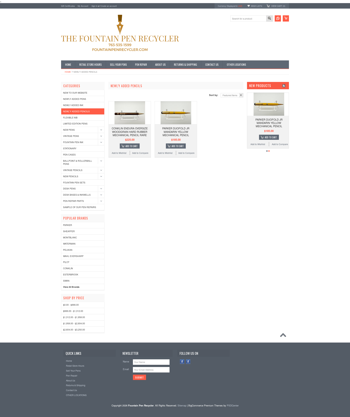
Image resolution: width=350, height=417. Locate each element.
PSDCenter (233, 405)
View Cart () (278, 5)
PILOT (66, 262)
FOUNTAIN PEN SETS (74, 182)
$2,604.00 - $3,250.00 (74, 329)
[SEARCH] (269, 19)
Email (126, 369)
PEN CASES (69, 154)
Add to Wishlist (119, 152)
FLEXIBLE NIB (70, 117)
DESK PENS (69, 188)
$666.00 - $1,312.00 (73, 310)
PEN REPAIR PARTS (73, 200)
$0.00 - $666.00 (71, 304)
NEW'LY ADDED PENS (74, 98)
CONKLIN (68, 268)
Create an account (108, 5)
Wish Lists (256, 5)
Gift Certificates (68, 5)
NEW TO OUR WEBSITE (75, 92)
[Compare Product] (278, 18)
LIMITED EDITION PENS (75, 123)
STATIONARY (69, 148)
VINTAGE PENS (71, 135)
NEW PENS (69, 129)
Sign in (94, 5)
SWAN (66, 280)
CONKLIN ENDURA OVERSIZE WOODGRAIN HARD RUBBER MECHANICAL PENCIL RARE (130, 131)
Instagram (188, 361)
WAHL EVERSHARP (73, 255)
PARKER (67, 224)
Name (126, 361)
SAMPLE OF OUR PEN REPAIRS (79, 207)
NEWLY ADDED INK (73, 105)
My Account (83, 5)
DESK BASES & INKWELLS (77, 194)
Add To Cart (131, 146)
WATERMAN (69, 243)
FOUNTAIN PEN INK (73, 142)
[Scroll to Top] (284, 336)
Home (68, 71)
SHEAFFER (69, 231)
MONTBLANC (70, 237)
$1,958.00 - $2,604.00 (74, 323)
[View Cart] (286, 18)
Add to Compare (140, 152)
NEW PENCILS (70, 176)
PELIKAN (67, 249)
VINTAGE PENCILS (72, 170)
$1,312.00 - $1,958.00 (74, 317)
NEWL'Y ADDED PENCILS (76, 111)
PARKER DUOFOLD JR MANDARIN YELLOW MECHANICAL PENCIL (175, 131)
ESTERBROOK (70, 274)
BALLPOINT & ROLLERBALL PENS (77, 162)
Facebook (182, 361)
